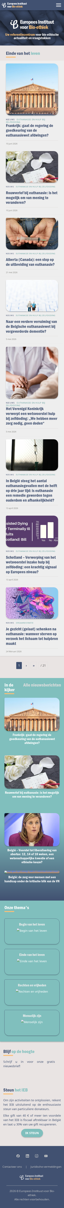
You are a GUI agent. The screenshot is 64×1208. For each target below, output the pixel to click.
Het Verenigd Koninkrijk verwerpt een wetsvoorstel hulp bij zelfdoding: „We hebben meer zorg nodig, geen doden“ (31, 416)
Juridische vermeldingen (46, 1167)
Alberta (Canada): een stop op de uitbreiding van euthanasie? (30, 262)
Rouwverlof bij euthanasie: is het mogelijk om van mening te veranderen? (31, 197)
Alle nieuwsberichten (42, 685)
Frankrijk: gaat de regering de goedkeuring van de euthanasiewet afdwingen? (29, 130)
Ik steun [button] (32, 1133)
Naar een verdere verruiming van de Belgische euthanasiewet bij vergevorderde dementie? (31, 326)
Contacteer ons (12, 1167)
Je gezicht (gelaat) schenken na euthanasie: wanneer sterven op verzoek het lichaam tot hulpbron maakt (32, 636)
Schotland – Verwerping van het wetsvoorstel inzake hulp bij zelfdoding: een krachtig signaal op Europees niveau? (31, 564)
